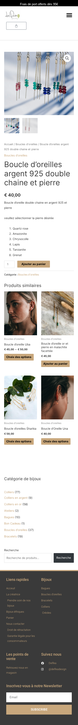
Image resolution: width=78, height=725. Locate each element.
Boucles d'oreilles (26, 144)
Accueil (8, 144)
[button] (69, 15)
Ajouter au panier (33, 264)
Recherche (11, 550)
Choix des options (18, 357)
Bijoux (46, 579)
